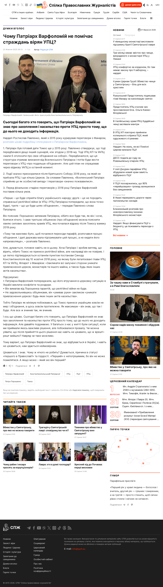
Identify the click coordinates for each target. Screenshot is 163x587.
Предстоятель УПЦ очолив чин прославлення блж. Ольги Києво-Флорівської (132, 110)
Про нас (38, 563)
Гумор (114, 475)
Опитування (39, 539)
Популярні (130, 35)
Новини (13, 18)
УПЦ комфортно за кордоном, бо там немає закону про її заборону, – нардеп (134, 70)
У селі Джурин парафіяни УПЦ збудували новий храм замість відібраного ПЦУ (130, 172)
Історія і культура (65, 18)
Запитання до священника (90, 18)
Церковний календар (126, 381)
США (124, 12)
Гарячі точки (130, 18)
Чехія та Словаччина (140, 12)
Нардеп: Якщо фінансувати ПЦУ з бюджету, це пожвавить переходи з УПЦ (133, 226)
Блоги (143, 18)
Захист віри (27, 18)
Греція (97, 12)
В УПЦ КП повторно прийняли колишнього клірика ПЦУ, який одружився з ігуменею (130, 135)
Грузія (106, 12)
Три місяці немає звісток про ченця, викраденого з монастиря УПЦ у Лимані (133, 55)
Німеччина (85, 12)
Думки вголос (114, 18)
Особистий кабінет (43, 559)
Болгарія (72, 12)
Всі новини (119, 235)
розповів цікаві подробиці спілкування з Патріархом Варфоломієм (44, 141)
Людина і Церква (44, 18)
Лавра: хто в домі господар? (55, 464)
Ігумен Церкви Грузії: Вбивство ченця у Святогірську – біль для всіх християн (134, 84)
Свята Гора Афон (56, 12)
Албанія (40, 12)
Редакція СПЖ (46, 49)
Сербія (115, 12)
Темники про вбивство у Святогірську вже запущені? (88, 430)
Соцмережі (39, 543)
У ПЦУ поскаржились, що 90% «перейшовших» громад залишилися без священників (134, 186)
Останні (117, 35)
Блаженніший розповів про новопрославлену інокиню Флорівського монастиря (128, 212)
